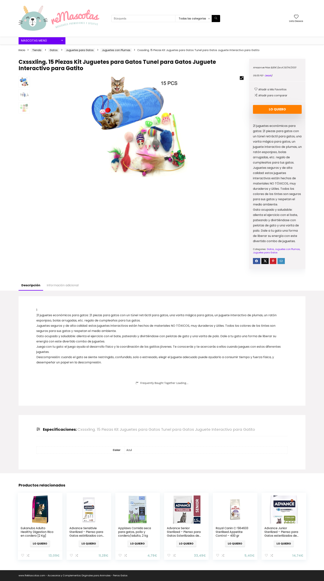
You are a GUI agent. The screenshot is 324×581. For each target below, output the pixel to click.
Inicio (22, 50)
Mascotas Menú (34, 40)
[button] (242, 78)
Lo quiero (277, 109)
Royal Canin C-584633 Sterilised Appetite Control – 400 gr (232, 532)
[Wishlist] (296, 17)
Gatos (54, 50)
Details (268, 75)
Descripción (30, 285)
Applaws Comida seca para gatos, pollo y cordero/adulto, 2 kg (134, 532)
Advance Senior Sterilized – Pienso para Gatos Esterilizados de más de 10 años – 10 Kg (184, 534)
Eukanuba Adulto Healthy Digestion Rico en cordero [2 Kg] (37, 532)
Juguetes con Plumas (116, 50)
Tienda (36, 50)
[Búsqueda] (216, 18)
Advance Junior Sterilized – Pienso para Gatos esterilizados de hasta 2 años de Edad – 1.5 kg (281, 535)
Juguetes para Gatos (80, 50)
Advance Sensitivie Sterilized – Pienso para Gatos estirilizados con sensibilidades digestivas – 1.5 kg (87, 535)
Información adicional (63, 285)
